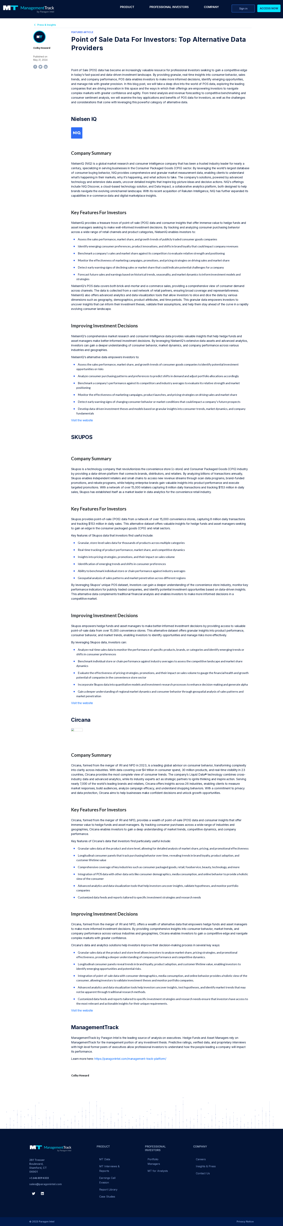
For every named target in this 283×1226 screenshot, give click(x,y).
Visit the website (82, 420)
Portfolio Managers (154, 1161)
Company (211, 7)
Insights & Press (206, 1166)
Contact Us (203, 1173)
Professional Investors (169, 7)
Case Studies (107, 1196)
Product (127, 7)
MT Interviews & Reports (109, 1168)
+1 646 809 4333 (39, 1177)
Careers (201, 1159)
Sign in (243, 8)
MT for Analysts (158, 1170)
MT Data (104, 1159)
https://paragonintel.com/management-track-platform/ (130, 1058)
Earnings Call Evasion (107, 1180)
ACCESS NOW (269, 8)
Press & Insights (46, 24)
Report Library (108, 1189)
